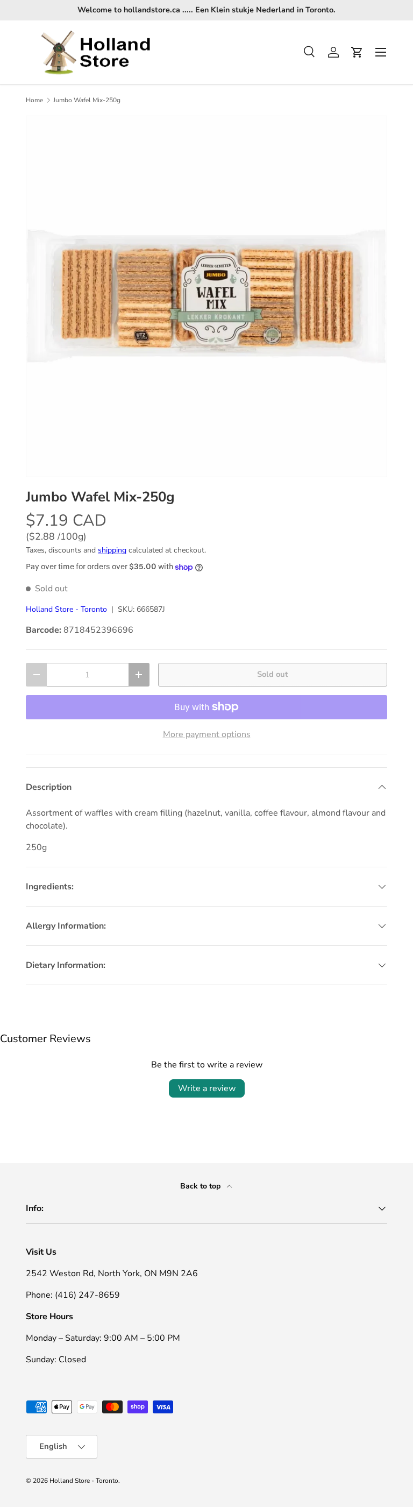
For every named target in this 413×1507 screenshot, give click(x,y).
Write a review (207, 1088)
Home (34, 100)
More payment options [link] (207, 734)
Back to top (201, 1186)
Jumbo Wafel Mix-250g (86, 100)
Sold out (272, 674)
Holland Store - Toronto (66, 609)
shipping (112, 550)
